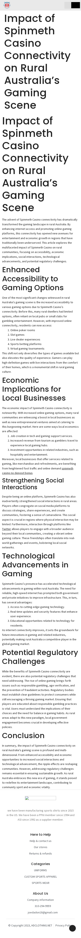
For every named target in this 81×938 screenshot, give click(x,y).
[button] (67, 5)
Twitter (6, 529)
